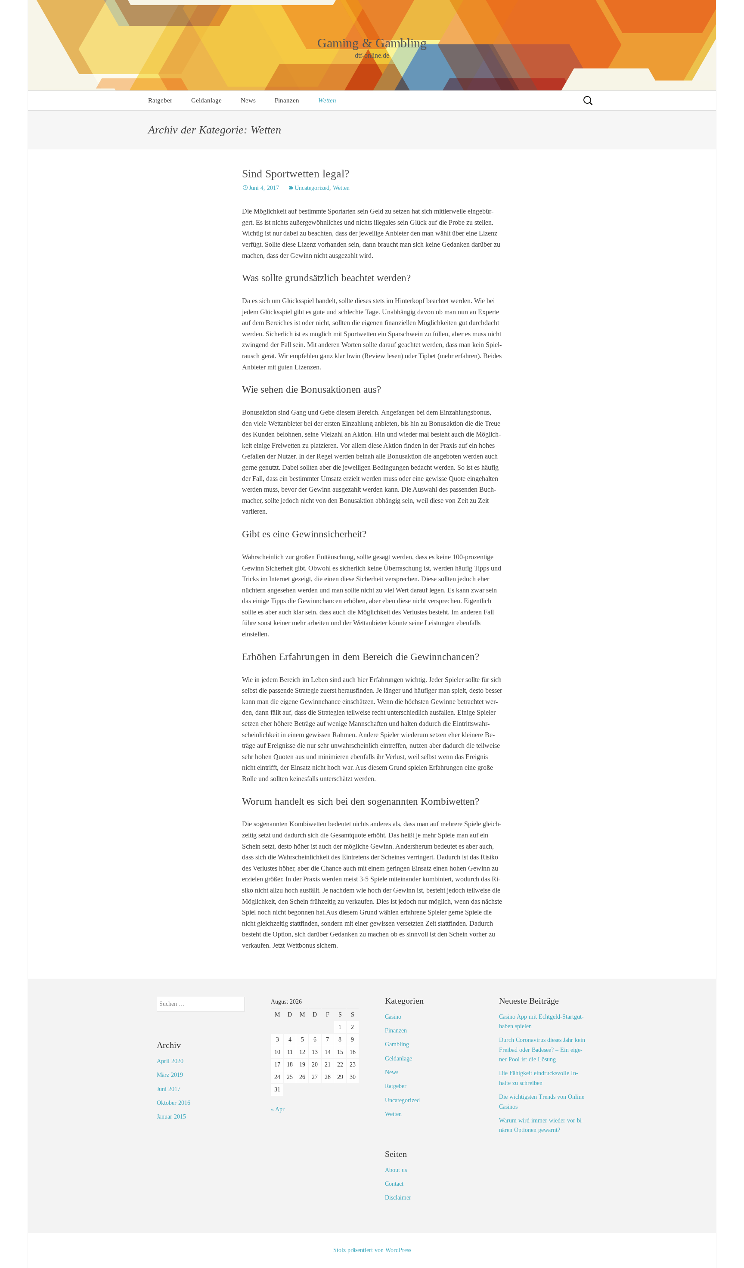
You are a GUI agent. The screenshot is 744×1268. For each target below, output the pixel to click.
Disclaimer (398, 1197)
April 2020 (170, 1061)
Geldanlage (206, 100)
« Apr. (278, 1109)
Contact (394, 1184)
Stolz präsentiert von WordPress (372, 1250)
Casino (393, 1017)
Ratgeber (160, 100)
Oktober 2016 (173, 1103)
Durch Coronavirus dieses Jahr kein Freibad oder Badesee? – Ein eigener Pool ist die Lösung (542, 1050)
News (248, 100)
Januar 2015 (171, 1116)
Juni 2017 (168, 1089)
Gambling (397, 1044)
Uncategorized (311, 188)
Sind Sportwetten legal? (296, 173)
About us (396, 1170)
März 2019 (170, 1075)
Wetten (327, 100)
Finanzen (287, 100)
